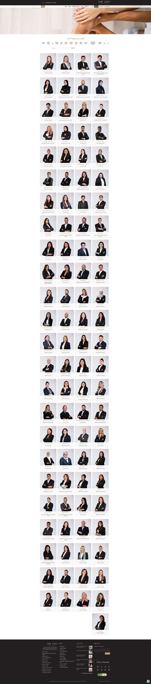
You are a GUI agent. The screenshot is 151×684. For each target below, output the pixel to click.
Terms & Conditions (107, 681)
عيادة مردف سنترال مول (46, 669)
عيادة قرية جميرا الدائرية (46, 662)
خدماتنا (92, 6)
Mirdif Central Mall (80, 43)
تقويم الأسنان (62, 646)
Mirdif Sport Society (65, 43)
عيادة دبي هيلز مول (45, 664)
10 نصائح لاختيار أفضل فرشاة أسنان (82, 650)
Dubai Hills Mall (61, 43)
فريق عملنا (96, 6)
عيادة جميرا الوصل (45, 656)
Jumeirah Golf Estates (48, 43)
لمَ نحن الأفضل (101, 6)
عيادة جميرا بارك (45, 660)
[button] (43, 2)
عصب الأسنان (62, 656)
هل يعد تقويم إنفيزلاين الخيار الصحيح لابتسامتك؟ (82, 660)
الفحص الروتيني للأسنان (64, 667)
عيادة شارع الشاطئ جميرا (46, 657)
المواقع (66, 6)
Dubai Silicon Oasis (76, 43)
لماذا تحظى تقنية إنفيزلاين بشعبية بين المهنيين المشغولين (81, 647)
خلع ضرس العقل (63, 665)
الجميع (108, 43)
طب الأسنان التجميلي (63, 651)
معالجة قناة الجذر (63, 657)
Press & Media (89, 673)
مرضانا (82, 6)
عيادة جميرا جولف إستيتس (46, 672)
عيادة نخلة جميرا (45, 651)
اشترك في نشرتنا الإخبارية (106, 648)
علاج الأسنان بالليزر (63, 659)
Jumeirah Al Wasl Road (100, 43)
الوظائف (69, 6)
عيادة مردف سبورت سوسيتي (47, 667)
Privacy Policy (101, 681)
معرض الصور (87, 6)
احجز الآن (43, 6)
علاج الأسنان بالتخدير (63, 663)
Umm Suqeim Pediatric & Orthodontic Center (92, 43)
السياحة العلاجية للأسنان (75, 6)
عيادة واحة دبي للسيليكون (46, 670)
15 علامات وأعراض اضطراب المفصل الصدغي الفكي (80, 664)
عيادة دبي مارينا (44, 659)
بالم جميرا (104, 43)
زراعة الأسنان (62, 649)
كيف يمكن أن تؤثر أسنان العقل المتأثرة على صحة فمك (81, 656)
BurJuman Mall (86, 43)
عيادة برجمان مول (45, 665)
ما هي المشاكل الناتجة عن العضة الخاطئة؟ (81, 669)
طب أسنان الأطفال (63, 654)
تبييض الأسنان (62, 653)
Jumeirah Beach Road (57, 43)
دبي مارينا (53, 43)
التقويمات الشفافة (63, 648)
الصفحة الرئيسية (107, 6)
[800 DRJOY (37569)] (55, 2)
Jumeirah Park (43, 43)
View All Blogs (84, 673)
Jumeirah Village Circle (71, 43)
